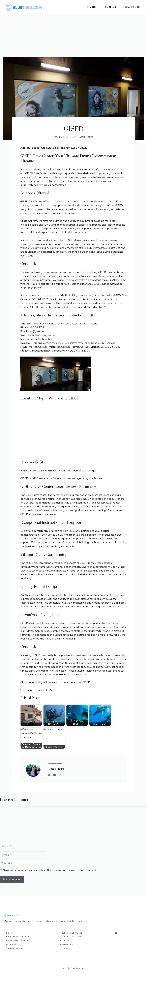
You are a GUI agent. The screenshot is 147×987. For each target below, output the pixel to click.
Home (8, 933)
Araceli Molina (85, 137)
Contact (66, 941)
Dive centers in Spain (17, 941)
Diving (91, 7)
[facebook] (116, 933)
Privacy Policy (69, 944)
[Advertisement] (73, 36)
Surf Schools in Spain (18, 937)
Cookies (66, 948)
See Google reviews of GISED (37, 690)
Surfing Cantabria (71, 937)
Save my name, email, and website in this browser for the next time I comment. (49, 870)
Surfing (110, 7)
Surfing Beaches (15, 948)
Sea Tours (132, 7)
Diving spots (13, 944)
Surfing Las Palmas (72, 933)
